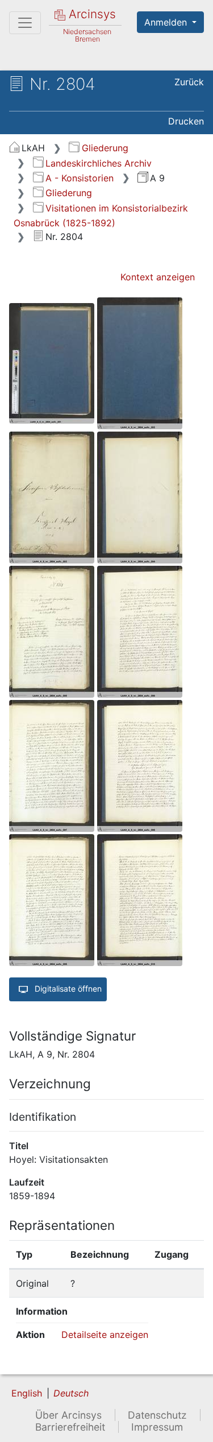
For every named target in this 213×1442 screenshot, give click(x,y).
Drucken (186, 121)
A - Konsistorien (79, 178)
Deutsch (71, 1393)
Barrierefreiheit (70, 1427)
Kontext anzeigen (157, 277)
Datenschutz (157, 1415)
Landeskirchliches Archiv (98, 163)
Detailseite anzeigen (104, 1334)
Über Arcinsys (68, 1415)
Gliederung (105, 148)
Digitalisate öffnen (67, 988)
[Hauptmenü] (25, 22)
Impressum (157, 1427)
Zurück (189, 82)
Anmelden (167, 22)
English (26, 1393)
